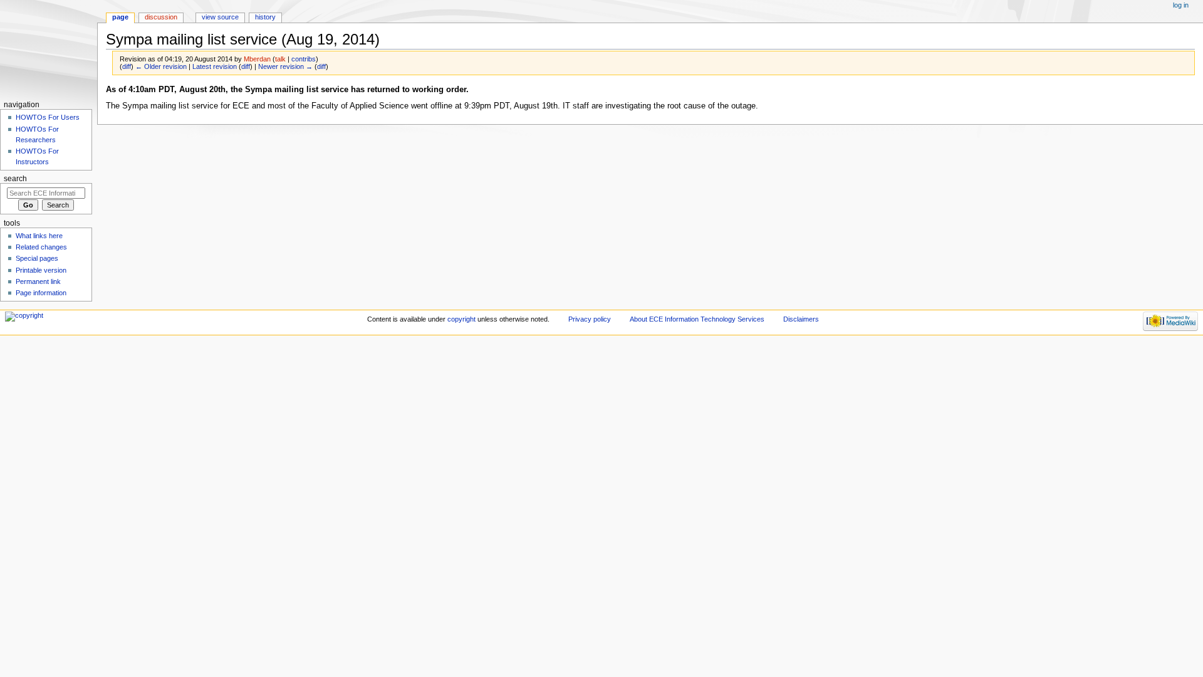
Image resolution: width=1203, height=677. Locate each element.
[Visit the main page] (48, 48)
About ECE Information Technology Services (697, 319)
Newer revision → (285, 66)
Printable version (41, 270)
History (265, 17)
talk (280, 59)
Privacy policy (589, 319)
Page (120, 17)
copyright (461, 319)
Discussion (161, 17)
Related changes (41, 247)
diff (126, 66)
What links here (39, 235)
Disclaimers (801, 319)
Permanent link (38, 281)
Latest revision (214, 66)
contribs (303, 59)
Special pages (37, 258)
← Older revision (161, 66)
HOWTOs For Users (48, 117)
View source (220, 17)
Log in (1181, 5)
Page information (41, 293)
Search (15, 178)
